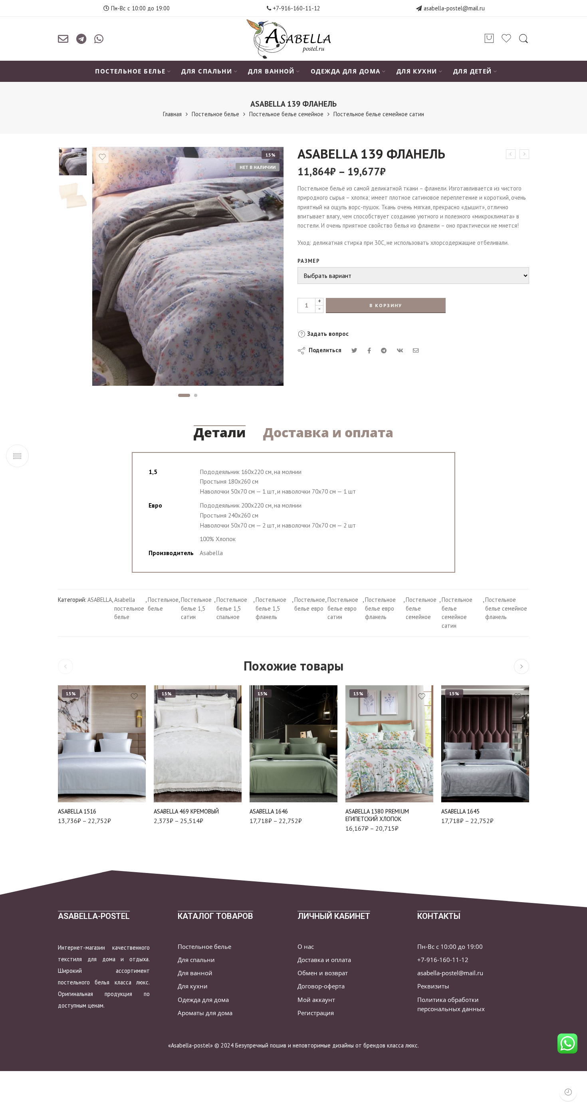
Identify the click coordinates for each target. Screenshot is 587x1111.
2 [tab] (195, 395)
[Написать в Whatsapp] (98, 39)
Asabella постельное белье (129, 608)
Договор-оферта (321, 986)
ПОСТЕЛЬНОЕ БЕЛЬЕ (130, 71)
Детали (220, 432)
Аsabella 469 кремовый (186, 811)
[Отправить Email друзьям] (416, 350)
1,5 (79, 767)
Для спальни (196, 960)
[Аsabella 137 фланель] (511, 154)
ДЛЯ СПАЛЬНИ (206, 71)
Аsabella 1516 (77, 811)
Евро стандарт (367, 779)
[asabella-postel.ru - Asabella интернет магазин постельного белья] (293, 39)
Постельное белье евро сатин (342, 608)
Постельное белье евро (309, 604)
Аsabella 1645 (460, 811)
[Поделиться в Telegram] (384, 350)
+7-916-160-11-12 (295, 8)
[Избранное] (102, 157)
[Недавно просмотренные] (568, 1092)
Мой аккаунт (316, 1000)
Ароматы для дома (205, 1013)
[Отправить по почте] (63, 39)
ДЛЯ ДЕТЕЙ (472, 71)
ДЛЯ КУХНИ (417, 71)
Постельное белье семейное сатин (378, 114)
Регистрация (315, 1013)
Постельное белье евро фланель (380, 608)
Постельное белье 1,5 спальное (231, 608)
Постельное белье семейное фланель (506, 608)
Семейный (79, 791)
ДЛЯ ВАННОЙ (271, 71)
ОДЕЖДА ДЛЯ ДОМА (346, 71)
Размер (308, 261)
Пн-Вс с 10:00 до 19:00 (450, 946)
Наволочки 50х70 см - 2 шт (181, 781)
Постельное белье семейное (286, 114)
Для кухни (193, 986)
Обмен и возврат (322, 973)
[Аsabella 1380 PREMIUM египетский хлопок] (389, 743)
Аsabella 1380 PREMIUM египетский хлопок (377, 815)
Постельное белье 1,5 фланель (271, 608)
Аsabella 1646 (269, 811)
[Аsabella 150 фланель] (524, 154)
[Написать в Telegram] (81, 39)
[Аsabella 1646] (293, 743)
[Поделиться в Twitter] (354, 350)
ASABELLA (99, 599)
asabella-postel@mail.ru (454, 8)
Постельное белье (215, 114)
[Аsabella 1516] (102, 743)
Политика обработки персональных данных (451, 1004)
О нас (305, 946)
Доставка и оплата (328, 432)
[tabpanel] (188, 268)
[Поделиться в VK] (369, 350)
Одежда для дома (203, 1000)
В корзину (385, 305)
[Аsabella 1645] (485, 743)
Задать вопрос (327, 333)
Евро (79, 779)
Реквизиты (433, 986)
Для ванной (195, 973)
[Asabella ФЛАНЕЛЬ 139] (73, 161)
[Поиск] (523, 39)
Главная (172, 114)
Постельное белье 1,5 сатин (196, 608)
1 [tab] (184, 395)
